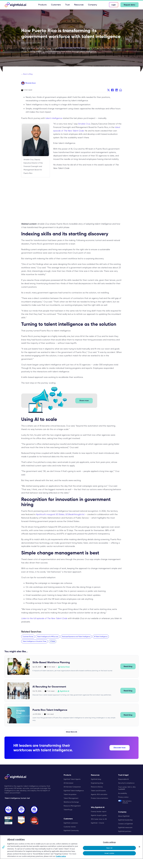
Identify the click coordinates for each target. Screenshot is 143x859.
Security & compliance (126, 783)
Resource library (97, 787)
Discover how (119, 748)
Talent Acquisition (70, 794)
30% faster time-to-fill (99, 819)
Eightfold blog (96, 779)
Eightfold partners (124, 831)
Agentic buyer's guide (99, 815)
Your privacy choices (126, 802)
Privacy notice (123, 797)
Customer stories (70, 827)
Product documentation (99, 798)
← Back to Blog (27, 74)
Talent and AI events (98, 790)
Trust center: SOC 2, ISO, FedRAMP (127, 788)
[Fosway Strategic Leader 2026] (8, 820)
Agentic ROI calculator (99, 794)
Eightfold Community (71, 830)
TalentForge (68, 809)
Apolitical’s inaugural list (60, 514)
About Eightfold (123, 816)
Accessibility (122, 793)
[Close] (139, 846)
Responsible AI (123, 779)
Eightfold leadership (125, 820)
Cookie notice (61, 856)
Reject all (109, 848)
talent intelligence (53, 118)
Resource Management (72, 806)
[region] (71, 847)
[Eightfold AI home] (15, 776)
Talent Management (71, 798)
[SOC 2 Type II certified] (8, 809)
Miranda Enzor (30, 83)
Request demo (129, 5)
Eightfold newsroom (125, 827)
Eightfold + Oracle (97, 823)
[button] (52, 641)
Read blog (128, 666)
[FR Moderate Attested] (34, 809)
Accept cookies (109, 853)
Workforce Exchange (71, 802)
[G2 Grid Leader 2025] (21, 820)
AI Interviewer (68, 783)
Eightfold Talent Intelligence (74, 790)
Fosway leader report (98, 811)
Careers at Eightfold (125, 824)
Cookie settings (109, 842)
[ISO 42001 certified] (21, 809)
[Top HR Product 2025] (34, 820)
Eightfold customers (71, 823)
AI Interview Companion (72, 787)
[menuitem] (42, 4)
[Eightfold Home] (15, 4)
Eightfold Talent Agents (72, 779)
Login (113, 5)
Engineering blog (97, 783)
